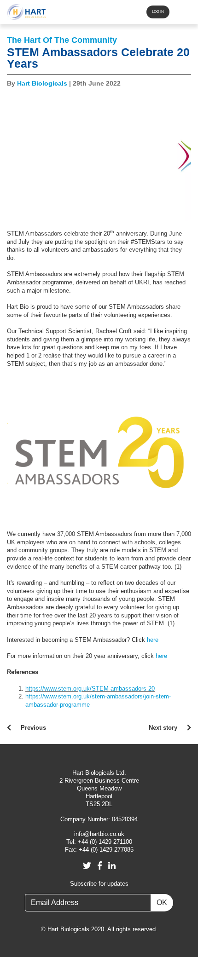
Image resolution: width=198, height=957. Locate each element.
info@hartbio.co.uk (99, 834)
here (152, 640)
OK (162, 902)
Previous (33, 728)
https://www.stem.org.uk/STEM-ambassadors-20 (90, 689)
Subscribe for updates (99, 884)
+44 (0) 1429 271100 (105, 842)
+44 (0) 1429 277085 (106, 850)
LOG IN (158, 12)
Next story (163, 728)
